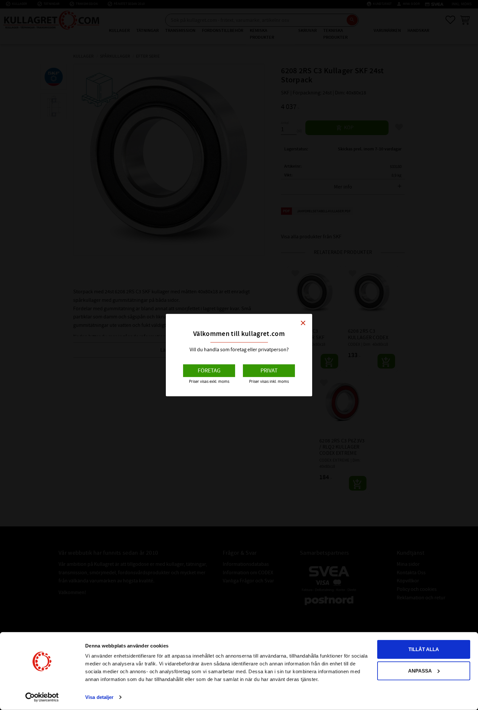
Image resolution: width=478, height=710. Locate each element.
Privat (269, 370)
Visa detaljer (99, 697)
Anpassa (420, 670)
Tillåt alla (423, 649)
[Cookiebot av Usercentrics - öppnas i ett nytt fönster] (42, 697)
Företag (209, 370)
